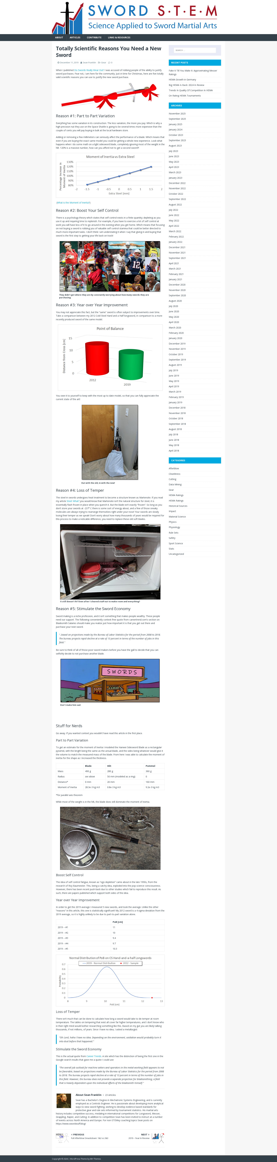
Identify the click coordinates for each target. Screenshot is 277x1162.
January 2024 (175, 129)
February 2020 (176, 332)
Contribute (94, 37)
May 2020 (174, 316)
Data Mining (175, 484)
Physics (172, 521)
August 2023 (175, 145)
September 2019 (177, 359)
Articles (75, 37)
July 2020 (173, 306)
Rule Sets (173, 532)
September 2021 (177, 258)
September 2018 (177, 423)
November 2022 (177, 188)
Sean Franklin (89, 62)
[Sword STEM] (138, 32)
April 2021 (174, 263)
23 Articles (110, 1094)
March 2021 (175, 268)
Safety (172, 537)
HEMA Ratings (176, 495)
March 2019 (175, 391)
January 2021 (175, 279)
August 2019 (175, 364)
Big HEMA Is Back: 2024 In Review (186, 85)
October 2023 (176, 134)
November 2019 (177, 348)
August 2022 (175, 204)
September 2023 (177, 140)
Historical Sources (178, 505)
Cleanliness (174, 473)
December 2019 (177, 343)
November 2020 (177, 290)
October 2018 (176, 418)
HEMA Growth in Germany (182, 79)
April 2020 (174, 322)
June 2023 (174, 156)
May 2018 (174, 445)
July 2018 (173, 434)
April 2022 (174, 225)
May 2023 (174, 161)
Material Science (177, 516)
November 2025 (177, 113)
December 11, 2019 (69, 62)
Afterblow (174, 468)
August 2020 (175, 300)
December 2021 (177, 247)
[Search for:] (194, 50)
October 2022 (176, 193)
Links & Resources (119, 37)
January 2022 (175, 241)
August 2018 (175, 429)
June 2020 (174, 311)
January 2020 (175, 338)
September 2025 (177, 118)
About (59, 37)
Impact (172, 511)
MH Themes (95, 1159)
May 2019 (174, 381)
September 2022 (177, 199)
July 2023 (173, 151)
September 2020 (177, 295)
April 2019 (174, 386)
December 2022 (177, 183)
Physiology (174, 527)
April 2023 (174, 167)
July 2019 (173, 370)
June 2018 (174, 439)
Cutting (172, 479)
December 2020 (177, 284)
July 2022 (173, 209)
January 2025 (175, 124)
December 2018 (177, 407)
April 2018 (174, 450)
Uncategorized (176, 553)
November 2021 (177, 252)
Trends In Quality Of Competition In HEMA (191, 90)
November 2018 (177, 413)
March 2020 (175, 327)
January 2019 (175, 402)
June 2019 (174, 375)
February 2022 (176, 236)
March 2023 (175, 172)
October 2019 (176, 354)
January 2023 (175, 177)
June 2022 (174, 215)
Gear (103, 62)
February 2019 (176, 397)
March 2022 (175, 231)
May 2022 (174, 220)
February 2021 (176, 274)
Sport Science (176, 543)
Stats (171, 548)
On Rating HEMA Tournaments (185, 95)
